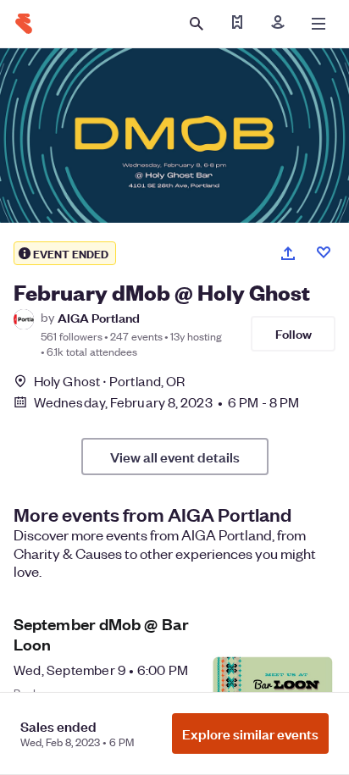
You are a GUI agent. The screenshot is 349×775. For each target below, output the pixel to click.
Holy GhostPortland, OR (109, 381)
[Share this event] (288, 253)
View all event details (175, 456)
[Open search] (196, 24)
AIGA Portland (99, 317)
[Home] (24, 24)
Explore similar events (250, 733)
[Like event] (323, 252)
